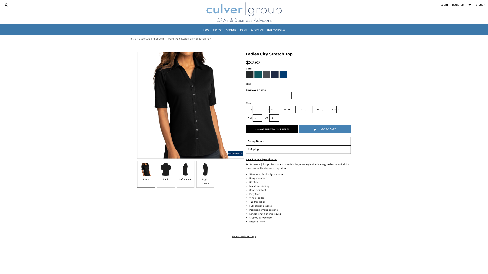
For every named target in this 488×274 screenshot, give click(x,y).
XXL (334, 109)
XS (250, 109)
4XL (267, 118)
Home (133, 39)
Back (166, 179)
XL (318, 109)
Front (146, 179)
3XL (250, 118)
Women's (173, 39)
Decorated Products (152, 39)
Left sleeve (185, 179)
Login (444, 4)
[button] (6, 4)
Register (458, 4)
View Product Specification (261, 159)
